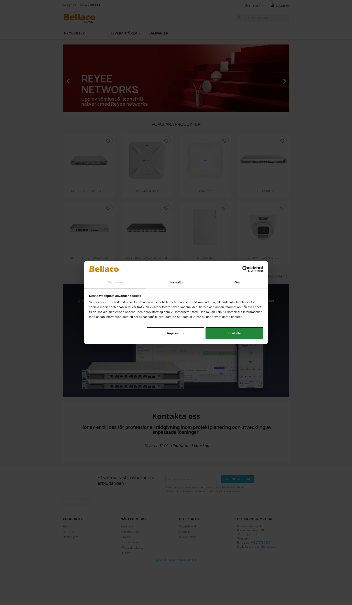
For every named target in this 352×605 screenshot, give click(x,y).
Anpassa (173, 333)
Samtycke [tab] (115, 282)
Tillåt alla (234, 333)
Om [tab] (237, 282)
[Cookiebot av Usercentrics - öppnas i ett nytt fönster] (245, 269)
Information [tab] (176, 282)
